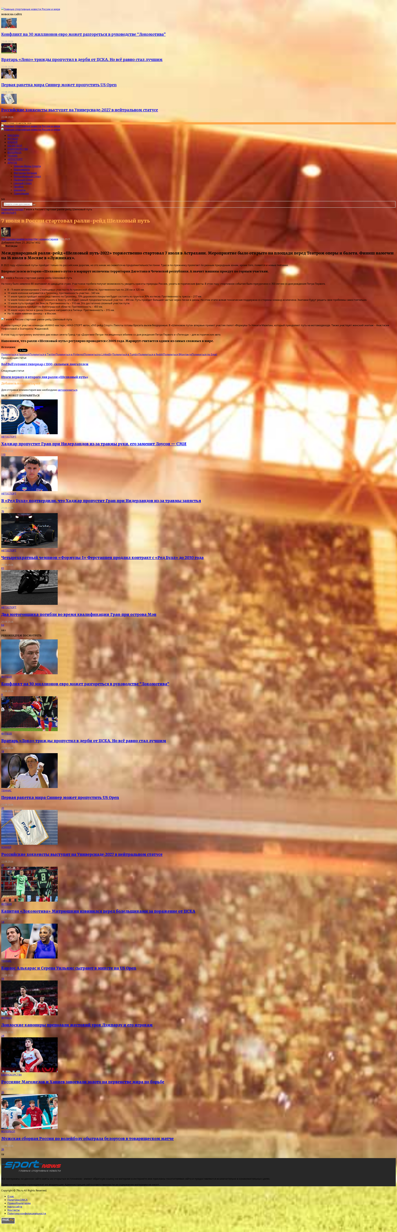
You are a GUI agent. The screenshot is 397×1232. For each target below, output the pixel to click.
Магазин (13, 135)
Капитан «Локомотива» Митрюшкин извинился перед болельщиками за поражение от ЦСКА (98, 911)
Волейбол (14, 152)
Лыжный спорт (23, 179)
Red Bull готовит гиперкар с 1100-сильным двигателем (44, 364)
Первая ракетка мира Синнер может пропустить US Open (59, 84)
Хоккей (12, 142)
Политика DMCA (17, 1199)
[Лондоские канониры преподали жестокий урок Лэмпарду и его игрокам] (29, 1014)
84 (2, 625)
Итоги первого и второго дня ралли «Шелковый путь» (44, 377)
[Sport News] (30, 9)
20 (2, 808)
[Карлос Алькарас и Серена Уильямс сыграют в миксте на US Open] (29, 957)
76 (2, 511)
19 (2, 978)
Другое (12, 162)
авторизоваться (67, 390)
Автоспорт (15, 159)
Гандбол (19, 186)
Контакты (13, 1210)
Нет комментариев (46, 239)
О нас (10, 1196)
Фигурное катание (25, 173)
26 (2, 1149)
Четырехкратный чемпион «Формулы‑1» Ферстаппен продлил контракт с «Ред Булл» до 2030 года (102, 557)
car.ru (19, 347)
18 (2, 751)
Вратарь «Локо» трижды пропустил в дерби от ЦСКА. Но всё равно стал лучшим (82, 59)
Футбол (12, 139)
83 (2, 568)
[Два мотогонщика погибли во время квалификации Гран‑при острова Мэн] (29, 604)
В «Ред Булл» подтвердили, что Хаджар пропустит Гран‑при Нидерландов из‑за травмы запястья (101, 500)
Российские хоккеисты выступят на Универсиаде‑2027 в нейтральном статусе (79, 110)
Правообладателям (19, 1203)
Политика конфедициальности (26, 1213)
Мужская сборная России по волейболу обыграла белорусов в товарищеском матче (87, 1138)
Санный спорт (23, 183)
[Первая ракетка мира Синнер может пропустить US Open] (9, 77)
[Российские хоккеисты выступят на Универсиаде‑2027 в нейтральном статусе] (9, 103)
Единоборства (17, 149)
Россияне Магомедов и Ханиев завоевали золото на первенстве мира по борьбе (82, 1082)
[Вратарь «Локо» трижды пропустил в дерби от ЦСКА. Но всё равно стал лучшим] (9, 52)
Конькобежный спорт (27, 176)
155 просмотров (11, 239)
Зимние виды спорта (27, 166)
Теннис (12, 156)
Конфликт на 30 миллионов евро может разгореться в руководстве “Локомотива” (83, 34)
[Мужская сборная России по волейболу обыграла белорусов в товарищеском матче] (29, 1128)
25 (2, 1092)
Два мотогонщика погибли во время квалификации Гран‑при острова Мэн (78, 614)
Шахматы (20, 190)
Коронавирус (22, 169)
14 (2, 922)
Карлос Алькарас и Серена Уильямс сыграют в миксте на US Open (68, 968)
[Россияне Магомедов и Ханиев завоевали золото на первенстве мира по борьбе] (29, 1071)
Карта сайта (14, 1206)
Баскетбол (14, 145)
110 (3, 454)
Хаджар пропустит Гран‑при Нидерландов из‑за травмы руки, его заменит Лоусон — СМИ (93, 444)
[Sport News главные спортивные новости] (32, 1172)
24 (2, 1035)
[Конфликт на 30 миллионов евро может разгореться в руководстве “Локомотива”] (9, 27)
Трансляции (21, 193)
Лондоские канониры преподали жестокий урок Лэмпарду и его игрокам (77, 1025)
